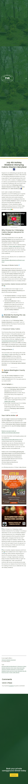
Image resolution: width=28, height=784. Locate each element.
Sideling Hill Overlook (9, 401)
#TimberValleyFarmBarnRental (9, 666)
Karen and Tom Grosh (12, 671)
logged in (11, 686)
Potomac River (5, 672)
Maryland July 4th (22, 671)
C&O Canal (13, 668)
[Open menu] (26, 78)
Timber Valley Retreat (14, 246)
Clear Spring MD (20, 668)
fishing (6, 354)
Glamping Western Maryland (9, 660)
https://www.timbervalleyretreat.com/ (12, 439)
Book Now (14, 775)
